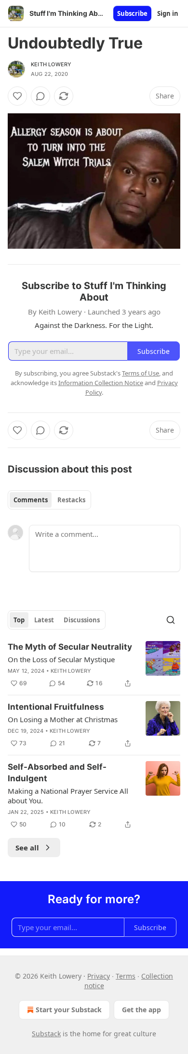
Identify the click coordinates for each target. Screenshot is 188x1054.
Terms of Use (140, 373)
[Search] (170, 620)
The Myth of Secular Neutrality (70, 647)
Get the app (141, 1009)
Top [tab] (19, 620)
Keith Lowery (51, 64)
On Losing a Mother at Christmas (63, 719)
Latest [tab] (44, 620)
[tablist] (49, 499)
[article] (94, 665)
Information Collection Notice (100, 382)
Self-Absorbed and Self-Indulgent (57, 772)
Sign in (167, 13)
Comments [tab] (30, 500)
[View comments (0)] (40, 96)
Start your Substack (69, 1009)
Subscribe (132, 13)
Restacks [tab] (71, 500)
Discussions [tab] (82, 620)
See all (27, 847)
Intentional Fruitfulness (56, 707)
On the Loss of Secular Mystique (61, 659)
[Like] (17, 96)
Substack (46, 1033)
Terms (125, 976)
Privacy (98, 976)
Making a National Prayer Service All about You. (68, 795)
